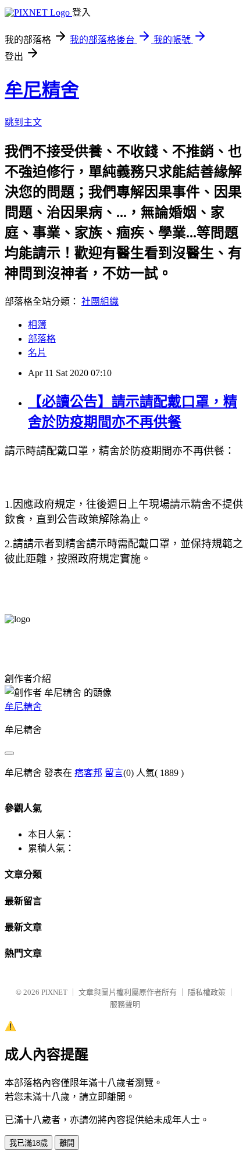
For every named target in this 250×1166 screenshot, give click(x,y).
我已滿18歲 (28, 1143)
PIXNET (54, 992)
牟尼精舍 (42, 90)
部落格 (42, 339)
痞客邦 (88, 773)
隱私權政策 (207, 992)
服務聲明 (125, 1004)
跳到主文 (23, 122)
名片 (37, 353)
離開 (66, 1143)
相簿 (37, 325)
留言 (114, 773)
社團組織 (100, 301)
